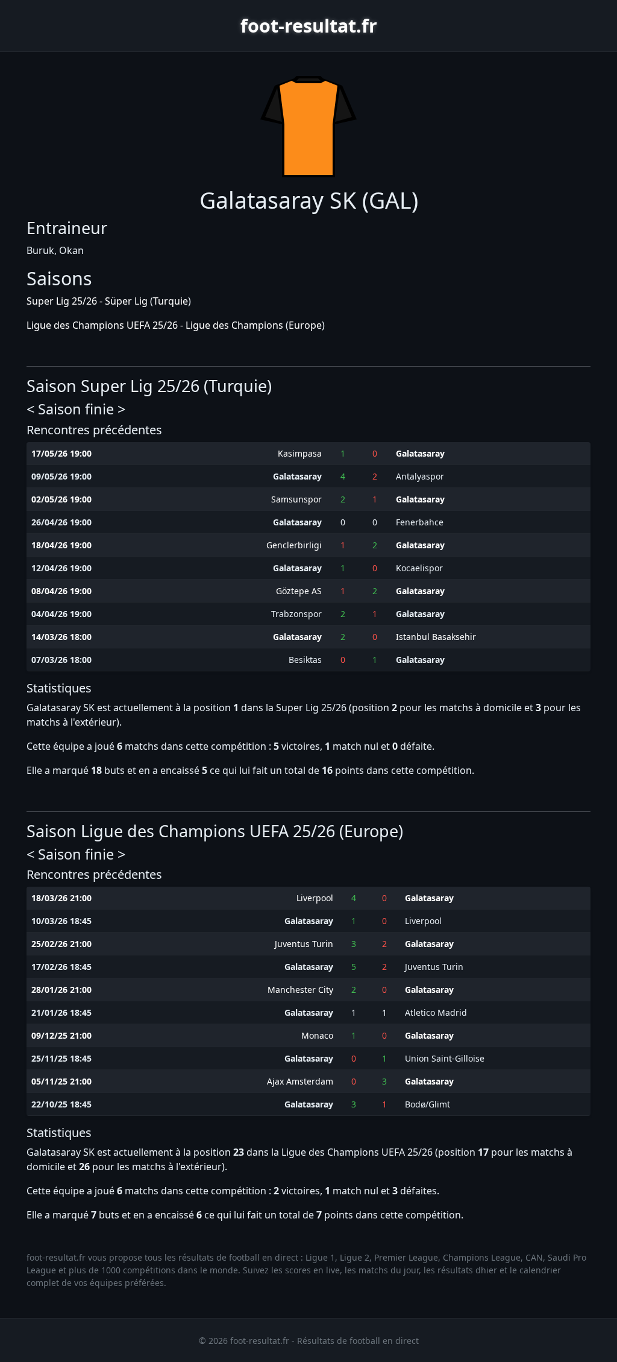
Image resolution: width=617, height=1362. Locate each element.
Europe (305, 325)
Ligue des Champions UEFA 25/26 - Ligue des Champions (155, 325)
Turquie (170, 301)
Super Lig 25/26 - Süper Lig (87, 301)
